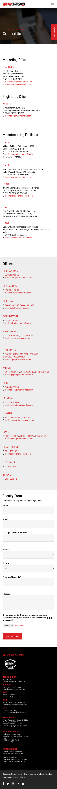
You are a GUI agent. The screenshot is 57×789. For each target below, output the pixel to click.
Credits (22, 777)
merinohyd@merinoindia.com (18, 359)
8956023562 (11, 478)
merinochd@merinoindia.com (17, 453)
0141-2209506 (42, 372)
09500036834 (11, 320)
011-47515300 (27, 335)
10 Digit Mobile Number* (15, 532)
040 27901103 (11, 354)
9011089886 (24, 417)
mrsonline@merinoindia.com (18, 84)
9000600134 (19, 356)
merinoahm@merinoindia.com (18, 177)
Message (7, 593)
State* (6, 549)
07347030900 (11, 466)
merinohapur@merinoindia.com (19, 154)
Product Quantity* (12, 577)
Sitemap (15, 777)
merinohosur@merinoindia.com (19, 237)
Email (5, 519)
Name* (6, 505)
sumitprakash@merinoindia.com (14, 681)
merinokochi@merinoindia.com (19, 389)
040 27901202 (26, 354)
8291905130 (11, 451)
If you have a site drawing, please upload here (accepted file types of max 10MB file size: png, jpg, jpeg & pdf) (27, 617)
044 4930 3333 (12, 305)
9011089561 (11, 417)
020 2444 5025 (27, 436)
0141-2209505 (27, 372)
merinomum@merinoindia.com (19, 405)
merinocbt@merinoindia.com (18, 323)
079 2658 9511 (12, 274)
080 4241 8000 (12, 290)
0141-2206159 (12, 372)
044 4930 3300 (27, 305)
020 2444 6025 (12, 436)
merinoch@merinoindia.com (17, 307)
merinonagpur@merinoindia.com (19, 420)
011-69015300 (12, 335)
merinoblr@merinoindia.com (18, 292)
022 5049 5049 (12, 402)
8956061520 (41, 436)
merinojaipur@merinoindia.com (19, 374)
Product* (7, 563)
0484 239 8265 (12, 387)
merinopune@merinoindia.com (18, 438)
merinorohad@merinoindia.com (19, 195)
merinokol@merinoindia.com (18, 115)
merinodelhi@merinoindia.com (18, 81)
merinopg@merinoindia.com (17, 338)
